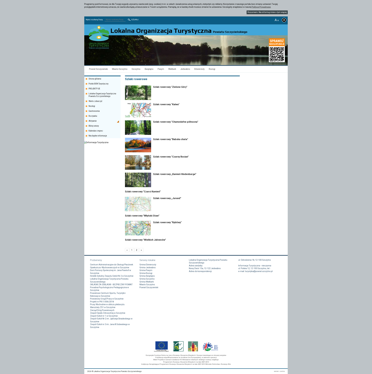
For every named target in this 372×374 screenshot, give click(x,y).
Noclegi (92, 106)
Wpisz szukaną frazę (94, 20)
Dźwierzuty (199, 69)
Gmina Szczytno (147, 279)
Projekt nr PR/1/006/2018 (102, 301)
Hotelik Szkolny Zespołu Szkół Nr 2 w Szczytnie (111, 276)
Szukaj (134, 19)
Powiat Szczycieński (98, 69)
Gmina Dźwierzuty (148, 264)
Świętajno (149, 69)
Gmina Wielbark (147, 282)
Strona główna (95, 78)
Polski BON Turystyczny (98, 83)
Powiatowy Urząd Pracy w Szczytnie (107, 299)
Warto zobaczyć (95, 101)
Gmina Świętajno (147, 276)
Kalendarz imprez (96, 130)
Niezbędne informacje (98, 135)
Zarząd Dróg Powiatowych (102, 310)
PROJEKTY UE (94, 88)
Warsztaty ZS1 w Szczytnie (102, 307)
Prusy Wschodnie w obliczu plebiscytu (107, 304)
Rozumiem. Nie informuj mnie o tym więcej (267, 12)
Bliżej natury (94, 126)
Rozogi (212, 69)
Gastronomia (94, 111)
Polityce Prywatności (261, 7)
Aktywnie (93, 121)
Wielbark (172, 69)
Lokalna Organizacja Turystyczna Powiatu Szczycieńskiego (102, 94)
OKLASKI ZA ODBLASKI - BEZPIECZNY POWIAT (111, 284)
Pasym (161, 69)
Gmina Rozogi (146, 273)
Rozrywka (93, 116)
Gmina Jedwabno (148, 267)
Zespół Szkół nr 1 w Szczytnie (104, 316)
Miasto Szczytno (119, 69)
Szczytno (136, 69)
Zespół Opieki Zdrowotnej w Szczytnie (107, 313)
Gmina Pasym (146, 270)
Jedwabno (185, 69)
